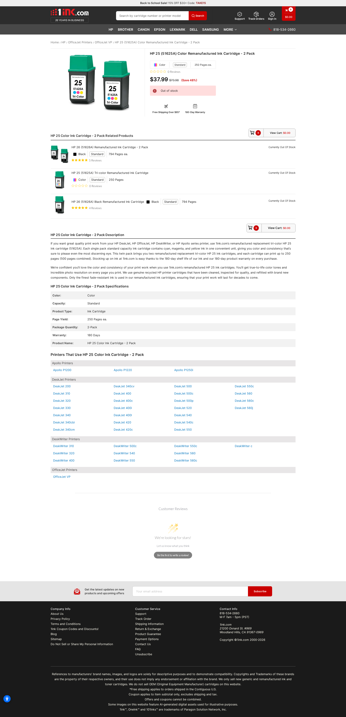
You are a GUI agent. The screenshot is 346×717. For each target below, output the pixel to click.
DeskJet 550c (244, 386)
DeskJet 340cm (64, 429)
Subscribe (260, 591)
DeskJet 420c (123, 429)
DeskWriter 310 (63, 446)
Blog (54, 634)
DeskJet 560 (243, 393)
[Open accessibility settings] (7, 698)
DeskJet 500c (183, 393)
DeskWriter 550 (124, 460)
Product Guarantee (148, 634)
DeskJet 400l (123, 415)
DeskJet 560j (244, 408)
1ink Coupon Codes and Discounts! (74, 629)
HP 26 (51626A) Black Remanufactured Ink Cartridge (108, 201)
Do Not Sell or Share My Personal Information (82, 644)
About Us (57, 614)
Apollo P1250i (183, 370)
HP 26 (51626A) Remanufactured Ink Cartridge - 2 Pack (110, 147)
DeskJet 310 (61, 393)
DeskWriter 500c (125, 446)
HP (111, 29)
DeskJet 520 (183, 408)
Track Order (143, 619)
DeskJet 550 (183, 429)
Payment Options (147, 639)
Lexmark (177, 29)
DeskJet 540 (183, 415)
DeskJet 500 (183, 386)
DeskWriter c (243, 446)
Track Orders (256, 18)
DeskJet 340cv (124, 386)
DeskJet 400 (122, 393)
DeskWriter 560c (185, 460)
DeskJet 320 (62, 400)
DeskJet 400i (123, 408)
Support (240, 18)
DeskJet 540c (183, 422)
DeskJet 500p (184, 400)
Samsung (210, 29)
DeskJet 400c (123, 400)
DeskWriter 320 (63, 453)
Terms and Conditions (66, 624)
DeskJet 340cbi (64, 422)
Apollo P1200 (62, 370)
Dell (194, 29)
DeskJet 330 (62, 408)
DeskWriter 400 (63, 460)
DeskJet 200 (62, 386)
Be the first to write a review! (173, 555)
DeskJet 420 (122, 422)
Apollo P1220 (123, 370)
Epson (159, 29)
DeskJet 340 (62, 415)
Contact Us (143, 644)
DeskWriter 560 (185, 453)
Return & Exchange (148, 629)
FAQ (138, 649)
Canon (144, 29)
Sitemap (56, 639)
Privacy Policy (60, 619)
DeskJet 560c (244, 400)
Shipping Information (149, 624)
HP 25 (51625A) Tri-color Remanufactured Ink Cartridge (110, 173)
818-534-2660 (229, 613)
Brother (125, 29)
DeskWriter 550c (185, 446)
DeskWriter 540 (124, 453)
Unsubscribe (143, 654)
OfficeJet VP (61, 476)
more (228, 29)
